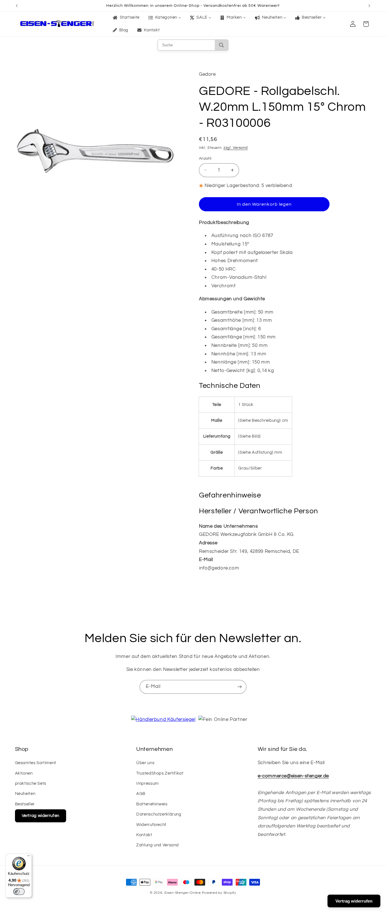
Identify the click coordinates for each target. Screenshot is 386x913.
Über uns (145, 763)
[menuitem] (126, 18)
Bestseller (25, 804)
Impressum (147, 783)
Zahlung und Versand (157, 845)
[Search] (221, 45)
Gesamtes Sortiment (35, 763)
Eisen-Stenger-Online (182, 892)
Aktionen (24, 773)
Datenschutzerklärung (158, 814)
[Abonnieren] (239, 687)
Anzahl (205, 158)
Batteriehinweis (151, 804)
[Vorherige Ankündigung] (16, 5)
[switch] (19, 891)
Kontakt (144, 835)
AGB (141, 794)
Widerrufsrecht (151, 825)
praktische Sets (30, 783)
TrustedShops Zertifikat (160, 773)
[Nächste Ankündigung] (369, 5)
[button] (365, 24)
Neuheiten (25, 794)
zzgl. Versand (236, 148)
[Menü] (28, 857)
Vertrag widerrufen (40, 816)
